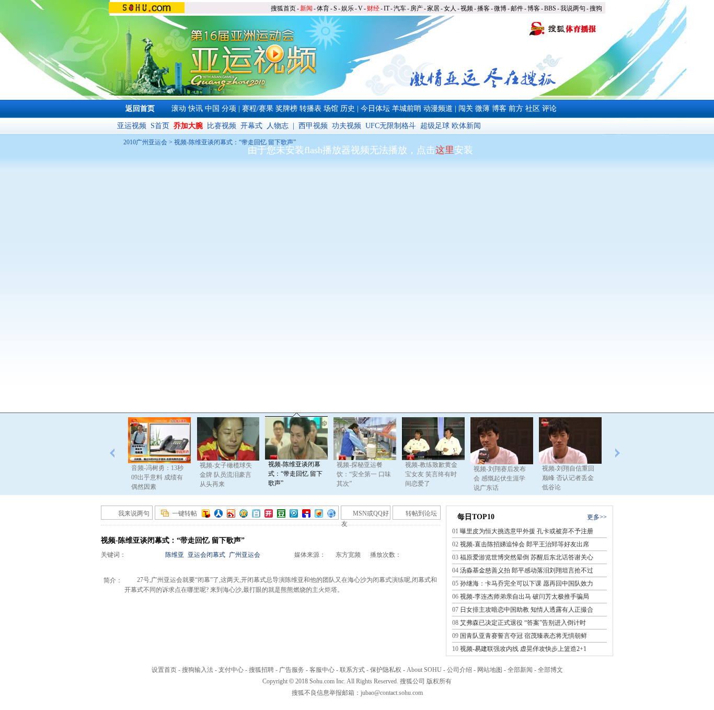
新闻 (306, 8)
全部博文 (550, 669)
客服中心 (322, 669)
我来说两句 (133, 513)
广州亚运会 (244, 554)
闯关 (465, 108)
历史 (347, 108)
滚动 (178, 108)
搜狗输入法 (197, 669)
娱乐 (347, 8)
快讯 (195, 108)
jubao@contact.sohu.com (392, 692)
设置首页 (164, 669)
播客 (483, 8)
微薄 (482, 108)
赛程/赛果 (257, 108)
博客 (533, 8)
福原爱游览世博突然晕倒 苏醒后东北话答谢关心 (526, 557)
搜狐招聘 (261, 669)
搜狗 (596, 8)
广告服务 (291, 669)
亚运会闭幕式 (206, 554)
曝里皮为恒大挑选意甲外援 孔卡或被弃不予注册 (526, 531)
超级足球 (435, 126)
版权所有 (439, 681)
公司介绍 (459, 669)
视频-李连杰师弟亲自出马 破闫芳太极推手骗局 (524, 596)
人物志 (278, 126)
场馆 (331, 108)
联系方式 (352, 669)
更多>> (597, 517)
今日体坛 (375, 108)
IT (386, 8)
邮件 (517, 8)
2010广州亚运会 (145, 142)
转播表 (310, 108)
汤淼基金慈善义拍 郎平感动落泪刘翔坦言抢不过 (526, 570)
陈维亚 (174, 554)
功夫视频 (346, 126)
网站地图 (489, 669)
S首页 (160, 126)
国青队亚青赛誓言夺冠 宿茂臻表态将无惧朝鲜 (523, 635)
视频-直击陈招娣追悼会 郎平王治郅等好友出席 (524, 544)
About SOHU (424, 669)
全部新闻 (520, 669)
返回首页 (140, 108)
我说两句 (572, 8)
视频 (466, 8)
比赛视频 (221, 126)
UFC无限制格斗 (390, 126)
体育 (323, 8)
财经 (373, 8)
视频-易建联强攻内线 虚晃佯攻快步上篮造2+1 (523, 648)
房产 (416, 8)
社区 (532, 108)
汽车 (400, 8)
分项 (229, 108)
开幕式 (251, 126)
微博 (500, 8)
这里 (444, 150)
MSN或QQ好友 (365, 515)
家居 (433, 8)
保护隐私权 (385, 669)
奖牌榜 (286, 108)
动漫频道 (438, 108)
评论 (549, 108)
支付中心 (231, 669)
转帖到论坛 (421, 513)
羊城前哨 (406, 108)
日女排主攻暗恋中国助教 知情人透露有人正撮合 (526, 609)
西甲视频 (313, 126)
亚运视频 (131, 126)
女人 (450, 8)
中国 (212, 108)
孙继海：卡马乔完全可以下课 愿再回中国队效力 (526, 583)
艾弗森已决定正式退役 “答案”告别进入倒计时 (523, 622)
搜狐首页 (283, 8)
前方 (516, 108)
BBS (550, 8)
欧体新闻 (466, 126)
